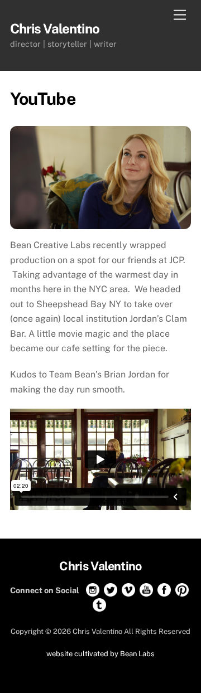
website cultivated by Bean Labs (100, 654)
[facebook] (164, 589)
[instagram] (92, 589)
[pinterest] (182, 589)
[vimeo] (128, 589)
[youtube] (146, 589)
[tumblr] (99, 604)
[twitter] (110, 589)
